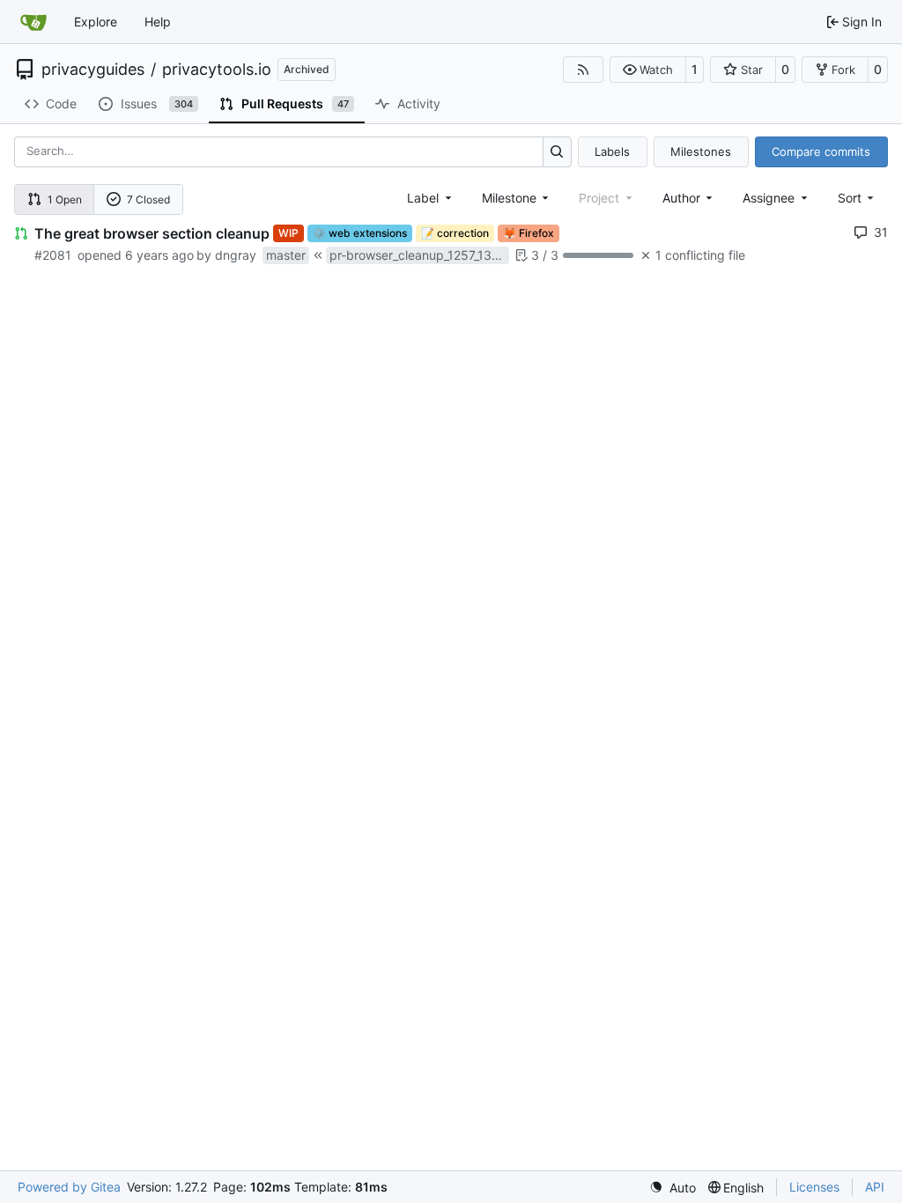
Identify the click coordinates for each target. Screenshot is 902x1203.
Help (157, 21)
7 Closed (148, 199)
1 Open (65, 199)
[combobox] (431, 198)
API (874, 1186)
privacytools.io (216, 69)
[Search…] (557, 152)
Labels (612, 151)
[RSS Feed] (583, 69)
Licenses (814, 1186)
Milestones (700, 151)
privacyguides (92, 69)
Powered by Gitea (69, 1186)
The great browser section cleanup (152, 233)
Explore (95, 21)
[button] (648, 69)
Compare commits (821, 151)
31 (881, 232)
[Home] (33, 22)
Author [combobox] (681, 197)
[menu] (857, 198)
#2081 (52, 254)
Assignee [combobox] (769, 197)
